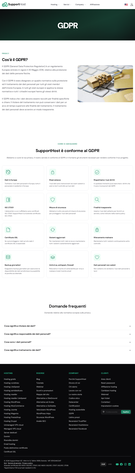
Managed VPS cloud (12, 429)
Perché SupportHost (77, 379)
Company (79, 4)
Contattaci (105, 402)
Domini (7, 436)
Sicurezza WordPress (45, 417)
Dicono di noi (74, 383)
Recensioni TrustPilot (77, 421)
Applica (126, 412)
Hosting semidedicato (13, 390)
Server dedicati (10, 432)
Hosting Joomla (10, 409)
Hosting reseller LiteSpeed (15, 398)
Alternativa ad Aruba (45, 402)
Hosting (54, 4)
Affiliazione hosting (109, 387)
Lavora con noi (75, 390)
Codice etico (74, 398)
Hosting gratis (10, 379)
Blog (38, 379)
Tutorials (40, 383)
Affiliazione (95, 4)
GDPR (71, 413)
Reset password (108, 383)
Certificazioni (74, 406)
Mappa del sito (42, 394)
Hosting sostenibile (77, 409)
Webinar (40, 387)
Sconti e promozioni (44, 390)
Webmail (105, 394)
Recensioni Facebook (78, 429)
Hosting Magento (11, 413)
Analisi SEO (41, 421)
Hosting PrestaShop (12, 417)
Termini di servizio (14, 463)
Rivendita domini (11, 440)
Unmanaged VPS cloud (13, 425)
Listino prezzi (74, 417)
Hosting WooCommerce (14, 406)
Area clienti (106, 379)
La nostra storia (75, 394)
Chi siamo (73, 387)
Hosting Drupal (10, 421)
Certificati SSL (10, 451)
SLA (5, 463)
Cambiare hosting (108, 390)
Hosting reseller (10, 394)
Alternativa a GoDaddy (46, 406)
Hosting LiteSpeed (12, 387)
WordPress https (43, 413)
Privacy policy (27, 463)
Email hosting (9, 444)
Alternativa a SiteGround (46, 398)
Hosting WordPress (12, 402)
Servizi (66, 4)
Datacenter (73, 402)
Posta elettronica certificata (16, 448)
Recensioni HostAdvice (78, 425)
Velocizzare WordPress (46, 409)
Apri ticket (105, 398)
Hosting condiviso (11, 383)
